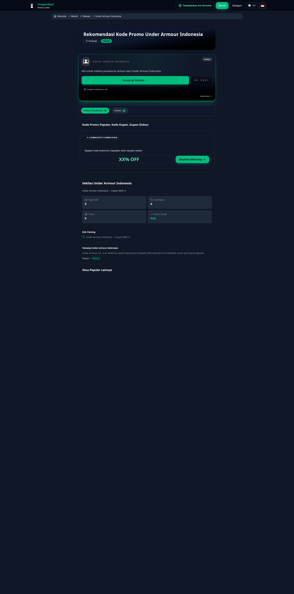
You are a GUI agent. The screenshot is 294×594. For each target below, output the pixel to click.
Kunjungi (93, 41)
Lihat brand (205, 96)
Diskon (119, 110)
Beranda (62, 16)
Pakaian (86, 16)
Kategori (237, 5)
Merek (222, 5)
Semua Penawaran (94, 110)
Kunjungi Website (133, 80)
